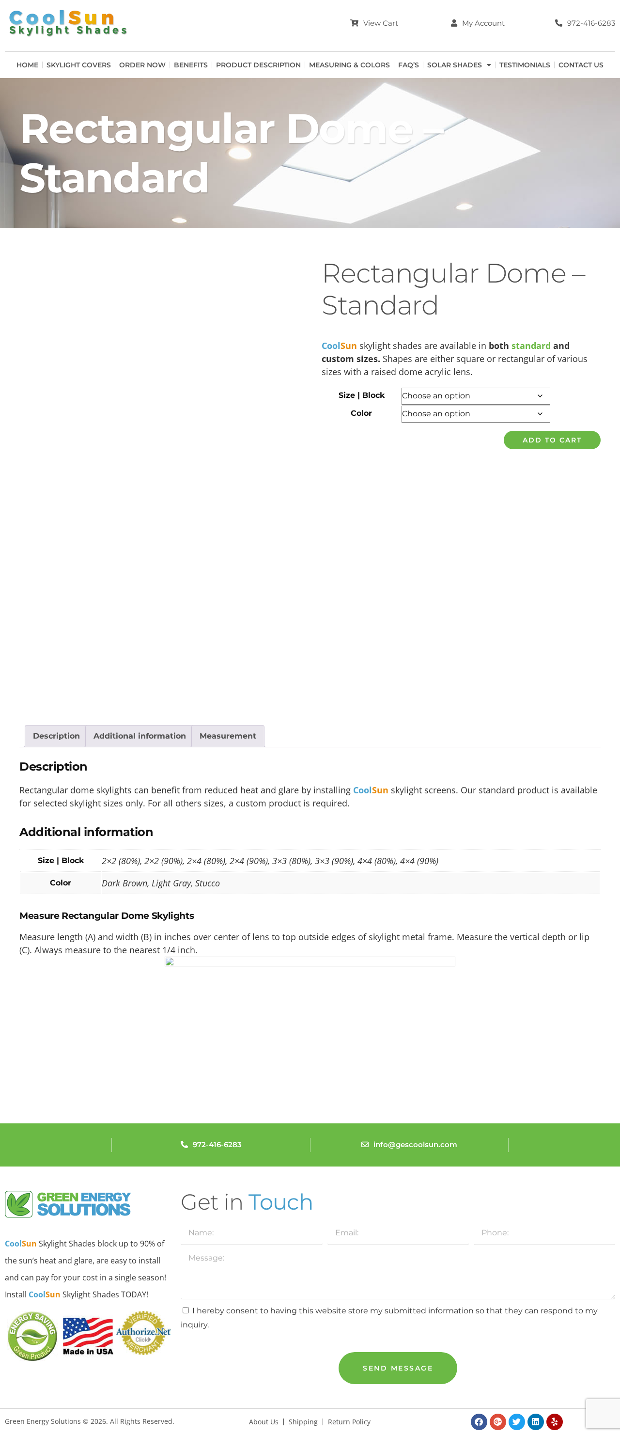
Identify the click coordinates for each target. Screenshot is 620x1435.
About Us (264, 1422)
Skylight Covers (78, 65)
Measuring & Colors (349, 65)
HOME (27, 65)
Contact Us (581, 65)
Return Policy (349, 1422)
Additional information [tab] (139, 736)
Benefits (191, 65)
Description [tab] (56, 736)
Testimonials (524, 65)
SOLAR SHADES (454, 65)
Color (361, 413)
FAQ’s (408, 65)
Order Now (142, 65)
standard (532, 345)
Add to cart (552, 440)
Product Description (258, 65)
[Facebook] (479, 1422)
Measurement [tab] (228, 736)
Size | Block (362, 395)
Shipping (303, 1422)
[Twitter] (517, 1422)
